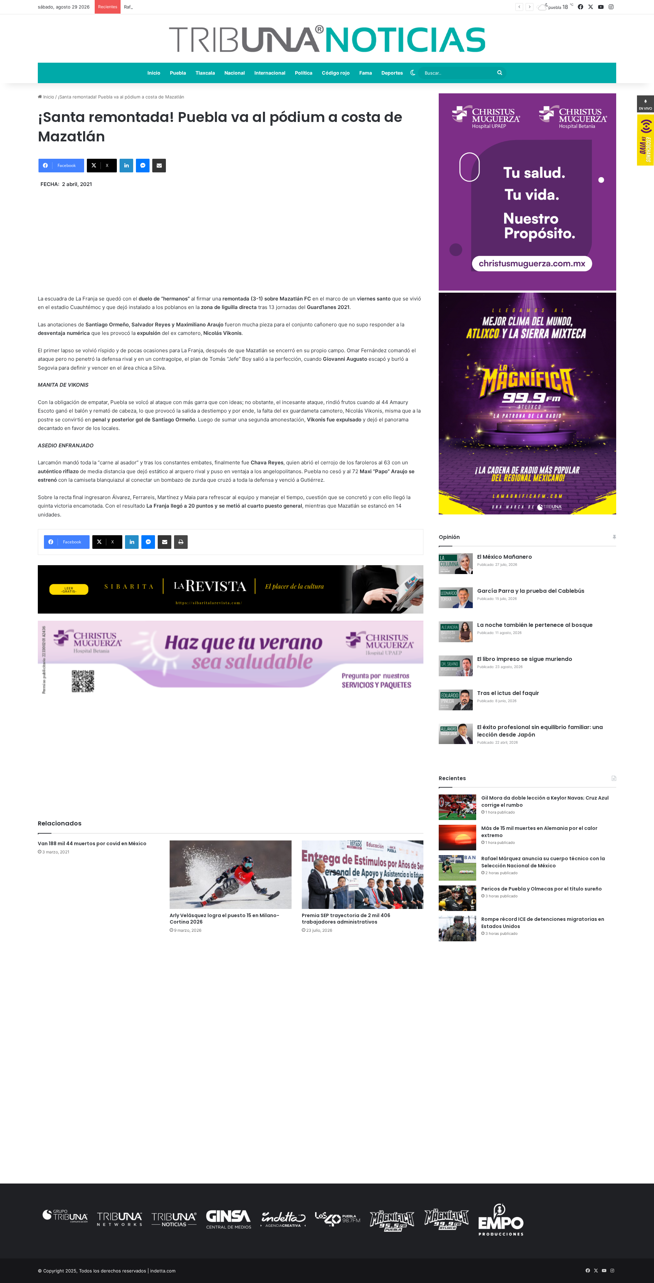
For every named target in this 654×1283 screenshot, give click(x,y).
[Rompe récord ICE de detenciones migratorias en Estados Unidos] (457, 928)
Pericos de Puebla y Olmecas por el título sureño (541, 888)
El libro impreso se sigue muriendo (524, 659)
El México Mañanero (504, 556)
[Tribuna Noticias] (327, 38)
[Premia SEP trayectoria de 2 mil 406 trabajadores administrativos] (362, 874)
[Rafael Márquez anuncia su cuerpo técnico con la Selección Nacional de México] (457, 868)
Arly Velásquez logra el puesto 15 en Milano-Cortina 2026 (224, 918)
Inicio (153, 73)
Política (303, 73)
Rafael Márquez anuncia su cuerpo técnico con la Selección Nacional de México (208, 7)
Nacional (234, 73)
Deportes (392, 73)
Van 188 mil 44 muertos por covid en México (92, 843)
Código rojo (336, 73)
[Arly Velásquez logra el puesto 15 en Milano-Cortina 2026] (230, 874)
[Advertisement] (230, 236)
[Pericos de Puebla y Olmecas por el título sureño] (457, 898)
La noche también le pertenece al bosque (535, 625)
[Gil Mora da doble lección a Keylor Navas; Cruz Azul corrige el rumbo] (457, 807)
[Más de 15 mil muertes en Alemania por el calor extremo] (457, 837)
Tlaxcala (205, 73)
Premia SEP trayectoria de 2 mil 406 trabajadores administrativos (346, 918)
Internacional (269, 73)
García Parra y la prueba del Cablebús (531, 590)
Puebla (178, 73)
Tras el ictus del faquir (508, 693)
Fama (365, 73)
